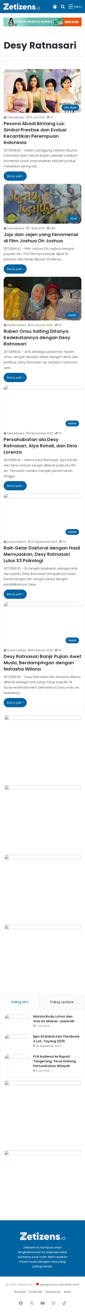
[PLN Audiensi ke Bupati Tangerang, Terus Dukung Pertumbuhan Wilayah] (17, 1062)
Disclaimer (53, 1292)
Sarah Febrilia (16, 325)
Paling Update (62, 1002)
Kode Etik (35, 1292)
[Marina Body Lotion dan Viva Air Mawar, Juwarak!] (17, 1022)
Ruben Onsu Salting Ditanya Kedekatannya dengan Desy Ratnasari (37, 337)
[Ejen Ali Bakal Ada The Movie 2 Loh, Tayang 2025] (17, 1042)
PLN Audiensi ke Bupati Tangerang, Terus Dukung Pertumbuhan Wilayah (54, 1061)
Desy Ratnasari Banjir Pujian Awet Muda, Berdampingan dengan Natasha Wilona (42, 662)
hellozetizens (15, 117)
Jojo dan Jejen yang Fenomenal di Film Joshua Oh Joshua (41, 237)
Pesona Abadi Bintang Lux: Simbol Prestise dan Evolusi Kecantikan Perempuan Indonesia (35, 133)
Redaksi (20, 1292)
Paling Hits (19, 1002)
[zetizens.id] (21, 6)
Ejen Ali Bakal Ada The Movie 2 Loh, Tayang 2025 (56, 1038)
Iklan (67, 1292)
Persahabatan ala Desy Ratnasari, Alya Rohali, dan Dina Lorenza (40, 445)
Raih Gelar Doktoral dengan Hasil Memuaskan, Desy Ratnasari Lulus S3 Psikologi (42, 554)
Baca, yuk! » (15, 176)
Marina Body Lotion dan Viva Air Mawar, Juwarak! (54, 1018)
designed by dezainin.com (59, 1284)
